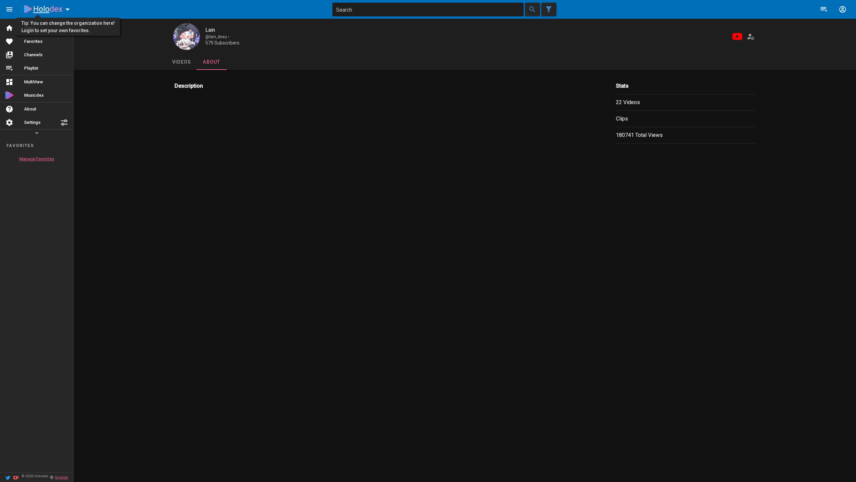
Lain (210, 30)
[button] (64, 122)
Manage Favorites (36, 158)
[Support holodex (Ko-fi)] (16, 477)
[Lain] (186, 36)
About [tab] (211, 62)
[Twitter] (8, 477)
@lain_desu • (217, 36)
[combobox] (428, 9)
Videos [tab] (181, 62)
